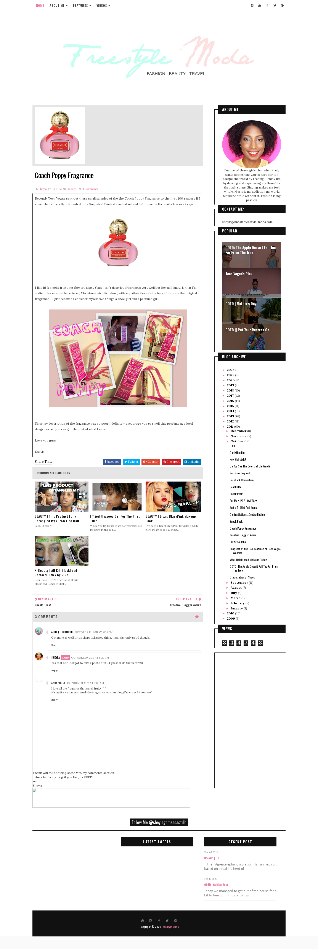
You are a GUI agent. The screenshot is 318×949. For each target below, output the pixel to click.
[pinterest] (282, 5)
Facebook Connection (242, 480)
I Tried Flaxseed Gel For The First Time (115, 518)
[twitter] (274, 5)
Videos (101, 5)
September (240, 583)
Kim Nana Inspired (240, 473)
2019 (231, 385)
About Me (57, 5)
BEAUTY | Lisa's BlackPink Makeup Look (171, 518)
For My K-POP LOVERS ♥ (243, 500)
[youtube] (259, 5)
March (236, 598)
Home (40, 5)
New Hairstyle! (238, 459)
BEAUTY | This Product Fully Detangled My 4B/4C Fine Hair (57, 518)
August (237, 588)
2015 (231, 406)
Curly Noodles (237, 452)
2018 (231, 390)
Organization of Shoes (242, 577)
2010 (231, 613)
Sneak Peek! (236, 493)
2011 (230, 427)
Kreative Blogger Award (243, 535)
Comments (90, 188)
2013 (231, 416)
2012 (231, 421)
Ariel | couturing (62, 632)
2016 (231, 401)
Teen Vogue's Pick (238, 273)
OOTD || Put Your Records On (247, 329)
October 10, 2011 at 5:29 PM (90, 657)
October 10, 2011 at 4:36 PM (93, 632)
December (239, 431)
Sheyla (55, 657)
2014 (231, 411)
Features (80, 5)
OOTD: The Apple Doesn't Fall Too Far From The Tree (250, 250)
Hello (232, 445)
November (239, 436)
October (237, 441)
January (237, 608)
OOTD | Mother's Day (240, 303)
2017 (231, 396)
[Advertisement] (235, 720)
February (238, 603)
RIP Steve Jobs (238, 542)
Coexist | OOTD (213, 858)
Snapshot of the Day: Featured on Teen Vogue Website (255, 550)
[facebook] (267, 5)
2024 (231, 370)
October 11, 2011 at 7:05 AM (85, 683)
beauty (71, 188)
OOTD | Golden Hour (216, 884)
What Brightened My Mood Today (248, 559)
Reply (54, 645)
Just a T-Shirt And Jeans (243, 507)
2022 (231, 375)
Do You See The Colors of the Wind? (250, 466)
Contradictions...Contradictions (247, 514)
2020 (231, 380)
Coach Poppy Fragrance (243, 528)
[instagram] (252, 5)
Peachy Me (235, 487)
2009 (231, 618)
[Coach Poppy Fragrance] (60, 135)
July (234, 593)
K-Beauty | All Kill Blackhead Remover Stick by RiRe (56, 572)
